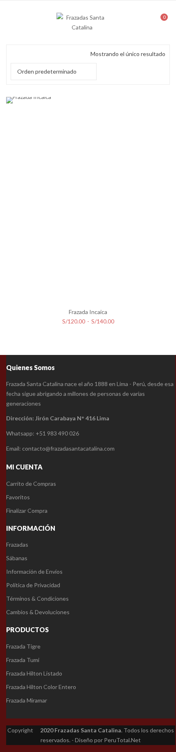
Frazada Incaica (88, 311)
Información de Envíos (34, 571)
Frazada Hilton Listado (34, 673)
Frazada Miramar (26, 700)
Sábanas (16, 557)
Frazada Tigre (23, 646)
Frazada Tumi (22, 659)
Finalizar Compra (26, 510)
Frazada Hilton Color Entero (41, 686)
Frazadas (17, 544)
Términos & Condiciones (37, 598)
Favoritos (18, 497)
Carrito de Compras (31, 483)
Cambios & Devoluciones (38, 611)
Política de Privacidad (33, 584)
